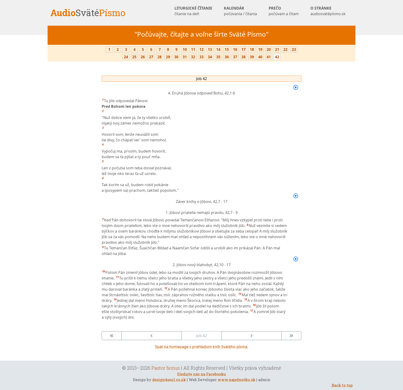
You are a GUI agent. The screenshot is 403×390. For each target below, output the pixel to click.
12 (201, 49)
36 (227, 56)
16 (235, 49)
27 (151, 56)
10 (185, 49)
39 (252, 56)
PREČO (284, 11)
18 (252, 49)
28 (159, 56)
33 (201, 56)
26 (143, 56)
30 (176, 56)
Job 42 (201, 78)
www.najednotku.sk (236, 379)
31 (185, 56)
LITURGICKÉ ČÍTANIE (193, 11)
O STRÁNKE (328, 11)
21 (277, 49)
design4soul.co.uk (169, 379)
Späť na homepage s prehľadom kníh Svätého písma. (201, 346)
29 (168, 56)
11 (193, 49)
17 (243, 49)
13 (210, 49)
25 (134, 56)
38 (243, 56)
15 (227, 49)
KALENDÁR (240, 11)
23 (294, 49)
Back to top (342, 385)
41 (269, 56)
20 (269, 49)
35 (218, 56)
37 (235, 56)
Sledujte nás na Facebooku (201, 374)
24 (126, 56)
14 (218, 49)
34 (210, 56)
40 (260, 56)
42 (277, 56)
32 (193, 56)
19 (260, 49)
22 (285, 49)
